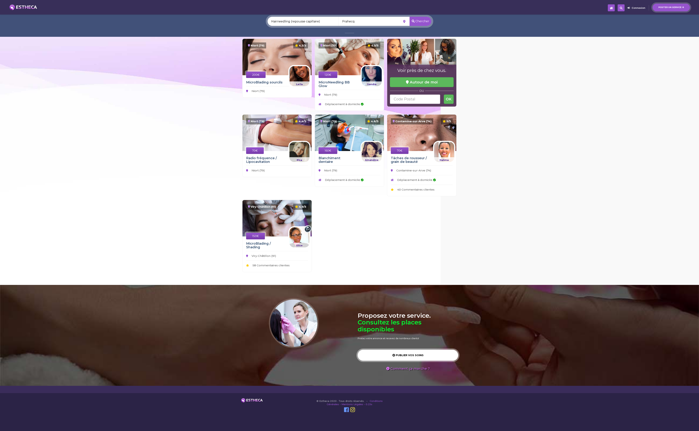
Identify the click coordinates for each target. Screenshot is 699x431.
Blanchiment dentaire (329, 160)
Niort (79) (258, 91)
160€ (328, 150)
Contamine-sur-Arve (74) (413, 170)
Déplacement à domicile (342, 104)
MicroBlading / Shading (258, 245)
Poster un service (670, 7)
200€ (256, 75)
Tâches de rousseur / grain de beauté (409, 160)
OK (449, 99)
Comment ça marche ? (410, 369)
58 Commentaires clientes (271, 265)
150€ (255, 236)
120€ (328, 75)
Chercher (422, 21)
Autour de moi (423, 82)
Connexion (638, 7)
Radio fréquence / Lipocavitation (261, 160)
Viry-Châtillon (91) (263, 256)
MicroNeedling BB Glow (334, 84)
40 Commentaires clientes (415, 189)
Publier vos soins (409, 355)
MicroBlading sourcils (264, 82)
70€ (255, 150)
